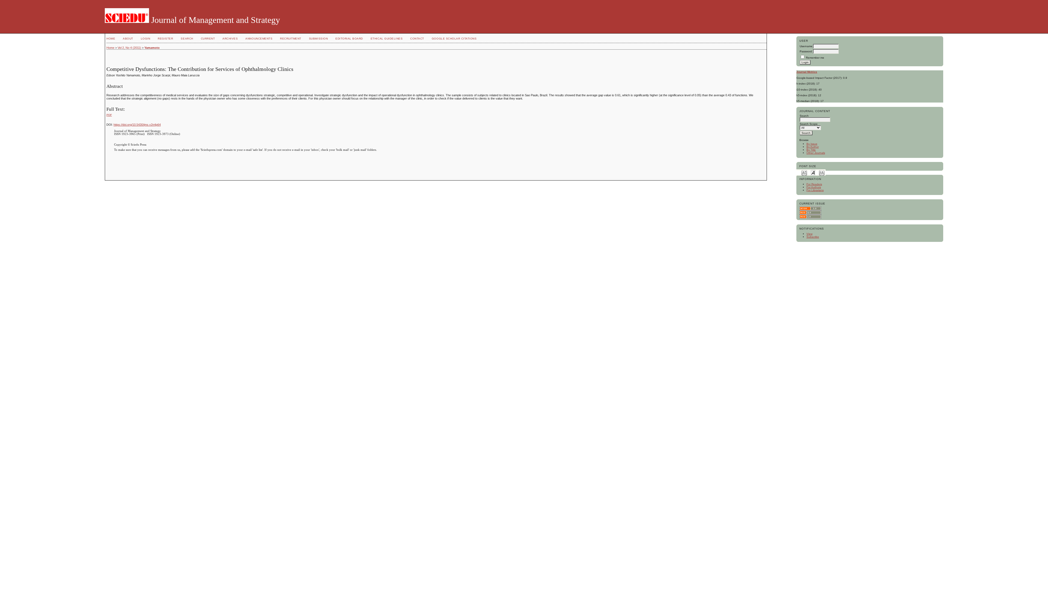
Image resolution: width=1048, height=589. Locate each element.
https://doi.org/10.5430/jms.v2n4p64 (137, 124)
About (128, 38)
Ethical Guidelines (387, 38)
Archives (230, 38)
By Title (811, 149)
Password (806, 51)
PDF (109, 114)
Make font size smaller (804, 172)
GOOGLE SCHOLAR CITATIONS (454, 38)
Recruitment (290, 38)
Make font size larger (821, 172)
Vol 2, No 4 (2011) (129, 47)
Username (806, 46)
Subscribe (812, 236)
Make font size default (813, 172)
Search (187, 38)
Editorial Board (349, 38)
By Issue (811, 143)
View (809, 233)
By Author (812, 146)
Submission (318, 38)
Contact (417, 38)
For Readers (814, 184)
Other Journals (815, 152)
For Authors (813, 187)
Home (110, 38)
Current (208, 38)
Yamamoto (152, 47)
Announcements (258, 38)
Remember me (815, 57)
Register (165, 38)
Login (145, 38)
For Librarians (815, 190)
